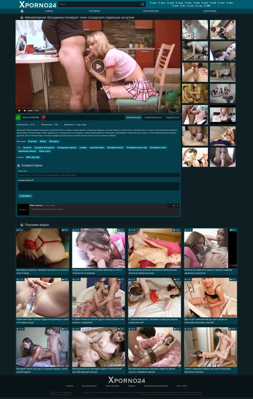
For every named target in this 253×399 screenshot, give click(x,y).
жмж (198, 3)
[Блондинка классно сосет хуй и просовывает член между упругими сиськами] (223, 157)
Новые (49, 11)
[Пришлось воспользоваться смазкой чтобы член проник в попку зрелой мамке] (223, 72)
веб (214, 3)
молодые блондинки (44, 147)
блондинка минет (115, 147)
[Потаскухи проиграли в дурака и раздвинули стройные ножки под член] (223, 93)
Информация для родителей (156, 386)
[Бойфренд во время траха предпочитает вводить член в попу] (195, 72)
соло (191, 6)
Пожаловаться (153, 117)
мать (163, 3)
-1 (177, 205)
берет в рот (44, 151)
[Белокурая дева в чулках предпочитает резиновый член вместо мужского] (195, 51)
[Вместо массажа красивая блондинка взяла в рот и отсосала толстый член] (223, 136)
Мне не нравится (43, 117)
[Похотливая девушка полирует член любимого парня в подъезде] (223, 51)
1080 (208, 6)
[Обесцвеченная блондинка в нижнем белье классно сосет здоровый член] (195, 157)
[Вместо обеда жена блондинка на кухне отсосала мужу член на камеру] (195, 29)
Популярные (151, 11)
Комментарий (24, 180)
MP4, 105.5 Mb (32, 157)
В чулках (32, 141)
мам (176, 6)
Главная (69, 386)
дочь (206, 3)
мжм (231, 3)
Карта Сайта (182, 386)
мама (180, 3)
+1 (173, 205)
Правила (131, 386)
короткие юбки (97, 147)
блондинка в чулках (67, 147)
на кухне (27, 147)
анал (154, 3)
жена (172, 3)
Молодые (54, 141)
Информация (133, 117)
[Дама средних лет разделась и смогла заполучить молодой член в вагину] (195, 93)
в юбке (83, 147)
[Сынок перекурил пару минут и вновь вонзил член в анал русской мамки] (223, 29)
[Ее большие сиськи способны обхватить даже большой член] (223, 114)
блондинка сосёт (158, 147)
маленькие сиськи (27, 151)
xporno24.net (68, 392)
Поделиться (172, 117)
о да (200, 6)
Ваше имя (22, 171)
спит (222, 3)
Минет (43, 141)
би (184, 6)
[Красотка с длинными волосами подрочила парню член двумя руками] (195, 136)
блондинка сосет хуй (137, 147)
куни (189, 3)
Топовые (94, 11)
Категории (210, 11)
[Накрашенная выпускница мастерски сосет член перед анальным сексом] (195, 114)
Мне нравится (18, 117)
